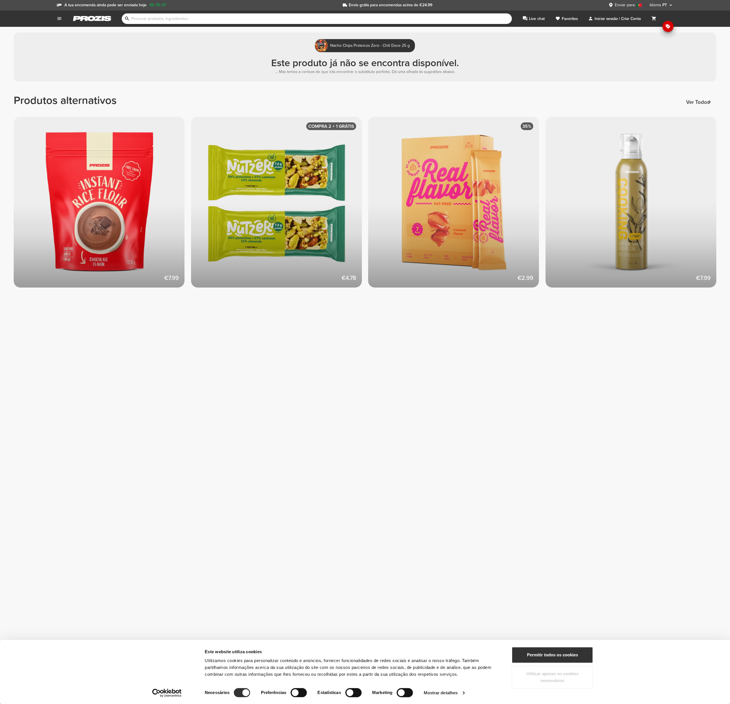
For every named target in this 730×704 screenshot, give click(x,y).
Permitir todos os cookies (552, 654)
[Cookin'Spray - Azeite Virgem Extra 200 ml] (634, 205)
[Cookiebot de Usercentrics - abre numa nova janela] (167, 693)
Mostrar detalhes (441, 692)
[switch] (299, 692)
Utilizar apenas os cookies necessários (552, 677)
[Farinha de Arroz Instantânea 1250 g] (102, 205)
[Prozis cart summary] (653, 19)
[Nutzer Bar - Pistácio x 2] (279, 205)
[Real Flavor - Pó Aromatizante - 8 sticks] (457, 205)
